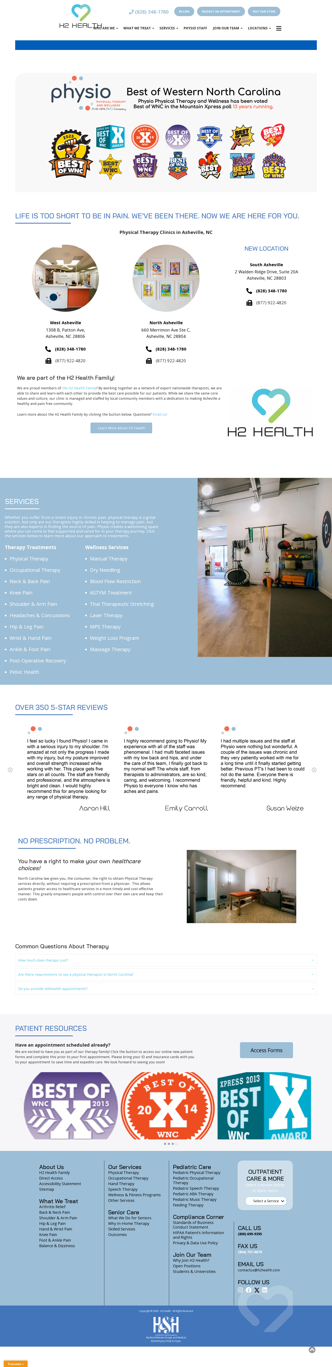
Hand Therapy (121, 1183)
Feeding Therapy (188, 1205)
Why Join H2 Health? (191, 1260)
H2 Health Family (54, 1172)
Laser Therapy (106, 615)
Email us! (159, 414)
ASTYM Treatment (111, 592)
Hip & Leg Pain (27, 626)
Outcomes (117, 1234)
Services (167, 28)
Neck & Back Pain (30, 581)
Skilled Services (121, 1229)
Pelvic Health (24, 671)
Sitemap (46, 1189)
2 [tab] (169, 1144)
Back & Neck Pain (54, 1212)
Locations (258, 28)
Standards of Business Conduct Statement (193, 1225)
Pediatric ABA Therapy (193, 1193)
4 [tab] (177, 1144)
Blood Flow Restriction (115, 581)
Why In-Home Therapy (128, 1223)
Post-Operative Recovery (38, 660)
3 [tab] (173, 1144)
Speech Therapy (123, 1189)
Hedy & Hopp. (173, 1341)
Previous (10, 770)
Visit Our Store (264, 11)
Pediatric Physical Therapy (196, 1172)
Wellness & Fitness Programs (134, 1194)
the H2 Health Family (79, 388)
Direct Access (51, 1178)
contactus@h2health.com (259, 1270)
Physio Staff (195, 28)
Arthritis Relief (52, 1206)
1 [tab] (165, 1143)
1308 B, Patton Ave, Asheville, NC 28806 (65, 333)
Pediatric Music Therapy (195, 1199)
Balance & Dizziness (57, 1245)
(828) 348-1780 (151, 11)
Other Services (121, 1200)
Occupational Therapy (35, 569)
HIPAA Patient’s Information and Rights (198, 1235)
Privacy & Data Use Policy (195, 1242)
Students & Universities (194, 1271)
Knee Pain (21, 592)
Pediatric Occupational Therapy (193, 1180)
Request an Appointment (221, 11)
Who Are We (104, 28)
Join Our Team (226, 28)
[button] (166, 960)
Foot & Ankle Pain (55, 1240)
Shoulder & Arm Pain (33, 603)
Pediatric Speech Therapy (196, 1188)
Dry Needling (105, 569)
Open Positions (187, 1265)
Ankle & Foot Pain (30, 649)
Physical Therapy (29, 558)
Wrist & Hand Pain (31, 637)
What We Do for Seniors (129, 1217)
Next (314, 770)
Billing (184, 11)
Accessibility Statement (60, 1183)
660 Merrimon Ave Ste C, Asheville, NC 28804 (166, 333)
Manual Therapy (109, 558)
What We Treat (137, 28)
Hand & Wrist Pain (55, 1229)
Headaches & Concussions (40, 615)
